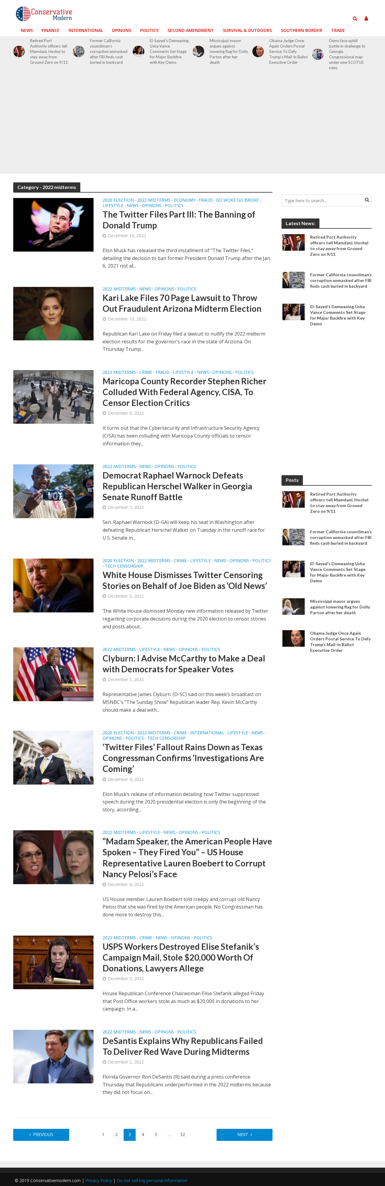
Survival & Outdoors (247, 30)
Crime (145, 372)
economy (184, 200)
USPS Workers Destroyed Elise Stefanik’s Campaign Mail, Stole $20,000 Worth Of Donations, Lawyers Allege (181, 957)
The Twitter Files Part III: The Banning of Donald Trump (179, 219)
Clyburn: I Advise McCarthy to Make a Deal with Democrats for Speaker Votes (184, 663)
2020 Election (118, 200)
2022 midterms (154, 200)
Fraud (206, 200)
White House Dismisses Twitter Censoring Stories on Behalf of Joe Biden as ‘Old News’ (185, 580)
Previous (43, 1134)
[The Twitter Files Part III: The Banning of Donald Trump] (53, 224)
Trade (338, 30)
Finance (51, 30)
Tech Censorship (124, 566)
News (27, 30)
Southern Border (301, 30)
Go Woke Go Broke (237, 200)
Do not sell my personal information (152, 1180)
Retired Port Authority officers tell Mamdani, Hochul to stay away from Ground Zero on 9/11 (49, 51)
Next (242, 1134)
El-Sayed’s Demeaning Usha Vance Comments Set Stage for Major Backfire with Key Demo (169, 51)
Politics (149, 30)
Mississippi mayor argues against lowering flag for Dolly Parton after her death (229, 51)
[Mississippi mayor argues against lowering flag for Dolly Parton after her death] (198, 51)
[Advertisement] (192, 125)
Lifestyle (113, 205)
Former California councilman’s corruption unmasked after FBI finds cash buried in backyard (109, 51)
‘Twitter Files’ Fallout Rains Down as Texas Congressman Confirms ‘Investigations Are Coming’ (183, 758)
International (86, 30)
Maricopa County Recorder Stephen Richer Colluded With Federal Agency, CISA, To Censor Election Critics (184, 392)
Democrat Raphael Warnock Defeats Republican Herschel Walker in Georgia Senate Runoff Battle (177, 486)
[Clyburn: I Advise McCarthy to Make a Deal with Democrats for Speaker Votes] (53, 673)
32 (182, 1134)
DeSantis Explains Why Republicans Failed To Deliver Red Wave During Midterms (183, 1046)
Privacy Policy (98, 1180)
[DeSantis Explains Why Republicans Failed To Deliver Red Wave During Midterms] (53, 1056)
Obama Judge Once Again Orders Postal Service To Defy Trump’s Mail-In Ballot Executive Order (288, 51)
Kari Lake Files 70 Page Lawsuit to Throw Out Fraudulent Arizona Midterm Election (182, 303)
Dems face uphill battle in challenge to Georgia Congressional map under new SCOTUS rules (347, 54)
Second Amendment (191, 30)
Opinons (121, 30)
